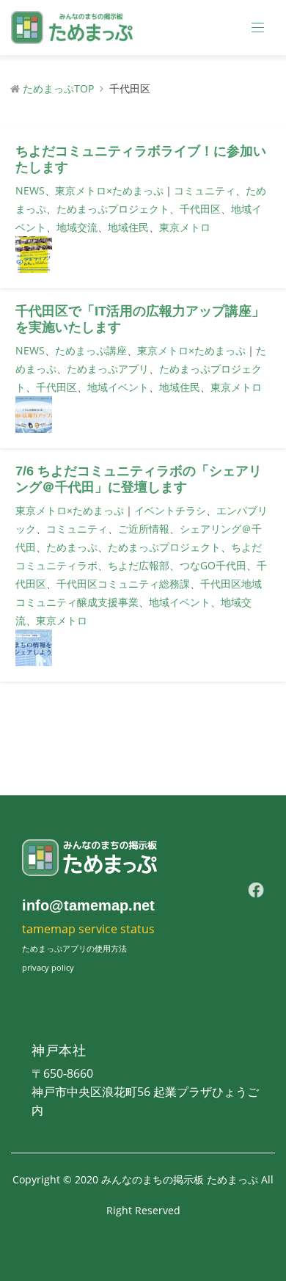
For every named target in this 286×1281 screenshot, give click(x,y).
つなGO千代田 (213, 565)
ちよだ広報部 (138, 565)
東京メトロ (184, 227)
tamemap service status (88, 929)
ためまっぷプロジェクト (112, 209)
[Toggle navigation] (258, 28)
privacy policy (48, 967)
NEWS (30, 190)
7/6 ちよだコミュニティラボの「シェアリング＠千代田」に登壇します (138, 479)
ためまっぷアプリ (108, 369)
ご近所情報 (143, 529)
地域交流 (77, 227)
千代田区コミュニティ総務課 (123, 584)
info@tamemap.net (88, 905)
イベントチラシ (170, 510)
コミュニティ (204, 190)
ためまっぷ (72, 547)
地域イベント (118, 387)
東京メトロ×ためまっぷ (109, 190)
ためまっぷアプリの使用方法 (74, 948)
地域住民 (128, 227)
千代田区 (200, 209)
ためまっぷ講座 (91, 350)
